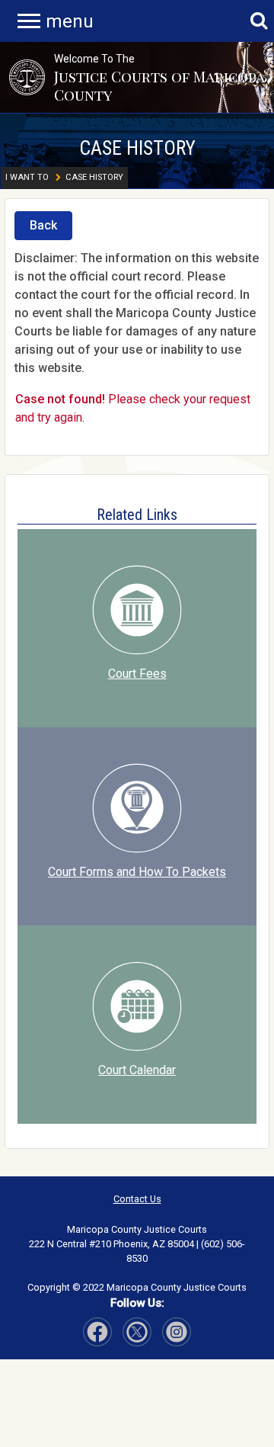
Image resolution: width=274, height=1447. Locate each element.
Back (43, 225)
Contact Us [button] (137, 1199)
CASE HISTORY (137, 147)
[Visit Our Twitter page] (176, 1332)
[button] (27, 77)
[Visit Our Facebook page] (97, 1332)
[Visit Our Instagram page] (137, 1332)
